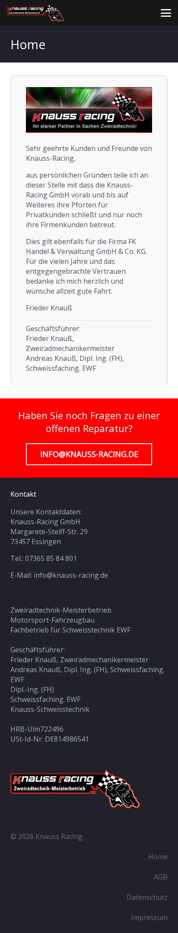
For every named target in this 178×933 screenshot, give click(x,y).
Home (158, 856)
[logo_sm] (35, 13)
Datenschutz (147, 897)
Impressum (149, 917)
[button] (166, 13)
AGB (161, 877)
